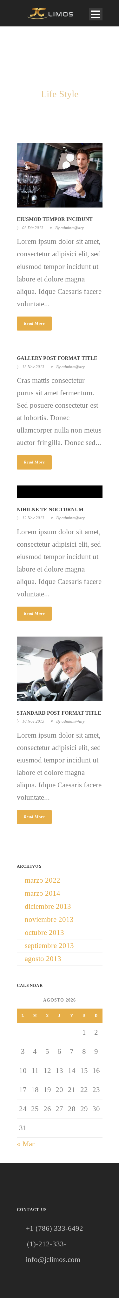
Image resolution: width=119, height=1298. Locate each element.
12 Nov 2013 (33, 517)
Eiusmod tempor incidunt (55, 219)
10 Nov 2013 (33, 721)
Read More (34, 323)
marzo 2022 (42, 880)
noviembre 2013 (49, 919)
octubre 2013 (44, 933)
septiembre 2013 (49, 946)
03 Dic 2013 (32, 227)
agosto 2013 (43, 959)
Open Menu (95, 14)
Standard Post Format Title (59, 713)
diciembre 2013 (48, 906)
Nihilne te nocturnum (50, 509)
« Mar (26, 1144)
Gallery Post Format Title (57, 358)
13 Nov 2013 (33, 366)
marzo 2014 (42, 893)
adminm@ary (72, 227)
